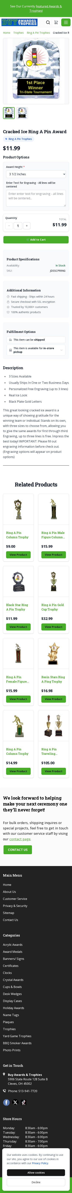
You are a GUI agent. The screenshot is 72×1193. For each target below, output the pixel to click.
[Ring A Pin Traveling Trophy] (53, 725)
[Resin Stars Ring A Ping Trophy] (53, 653)
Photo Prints (11, 1050)
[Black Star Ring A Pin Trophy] (18, 581)
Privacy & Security (15, 906)
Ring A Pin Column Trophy (17, 535)
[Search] (48, 22)
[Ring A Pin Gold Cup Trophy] (53, 581)
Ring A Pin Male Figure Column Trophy (53, 535)
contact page (19, 839)
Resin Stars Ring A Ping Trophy (53, 679)
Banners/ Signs (13, 959)
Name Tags (11, 1015)
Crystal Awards (13, 980)
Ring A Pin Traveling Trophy (49, 751)
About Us (9, 892)
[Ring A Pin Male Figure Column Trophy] (53, 509)
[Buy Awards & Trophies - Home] (23, 22)
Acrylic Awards (13, 945)
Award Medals (12, 952)
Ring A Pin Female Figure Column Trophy (17, 679)
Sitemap (8, 913)
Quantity (11, 218)
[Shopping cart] (56, 22)
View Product (18, 554)
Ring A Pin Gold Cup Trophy (52, 607)
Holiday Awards (13, 1008)
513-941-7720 (27, 1091)
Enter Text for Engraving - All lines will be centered (30, 184)
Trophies (18, 32)
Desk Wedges (12, 994)
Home (6, 32)
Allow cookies (36, 1172)
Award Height (15, 167)
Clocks (7, 973)
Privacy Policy (40, 1163)
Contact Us (18, 850)
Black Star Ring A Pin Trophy (17, 607)
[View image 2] (22, 113)
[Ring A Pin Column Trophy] (18, 509)
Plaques (8, 1022)
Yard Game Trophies (17, 1036)
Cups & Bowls (12, 987)
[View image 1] (9, 113)
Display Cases (12, 1001)
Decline (36, 1182)
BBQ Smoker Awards (17, 1043)
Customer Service (15, 899)
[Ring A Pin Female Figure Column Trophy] (18, 653)
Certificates (10, 966)
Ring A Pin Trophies (38, 32)
